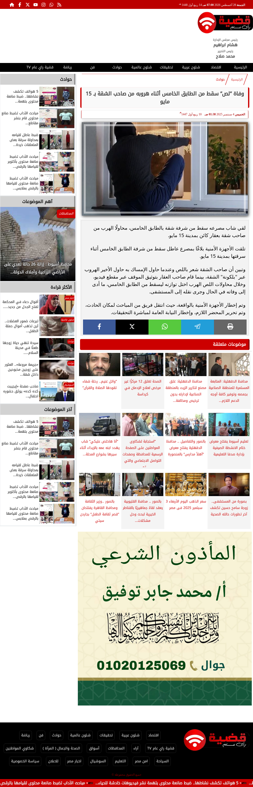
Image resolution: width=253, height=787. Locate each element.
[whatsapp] (164, 327)
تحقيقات (166, 67)
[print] (230, 327)
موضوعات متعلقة (229, 344)
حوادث (117, 67)
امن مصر (141, 761)
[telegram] (197, 327)
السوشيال (98, 761)
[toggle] (12, 66)
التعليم (120, 761)
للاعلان (53, 761)
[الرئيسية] (12, 4)
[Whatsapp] (51, 4)
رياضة (67, 67)
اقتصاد (216, 67)
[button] (11, 246)
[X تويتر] (28, 4)
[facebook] (99, 327)
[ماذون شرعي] (165, 619)
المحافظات (116, 748)
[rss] (59, 4)
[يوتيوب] (36, 4)
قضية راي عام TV (39, 67)
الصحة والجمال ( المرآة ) (61, 748)
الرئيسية (240, 67)
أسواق (94, 748)
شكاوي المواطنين (20, 748)
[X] (132, 327)
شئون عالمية (141, 67)
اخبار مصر (74, 761)
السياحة (162, 761)
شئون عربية (191, 67)
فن (92, 67)
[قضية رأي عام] (225, 24)
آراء (135, 748)
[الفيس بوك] (20, 4)
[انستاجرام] (43, 4)
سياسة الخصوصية (25, 761)
